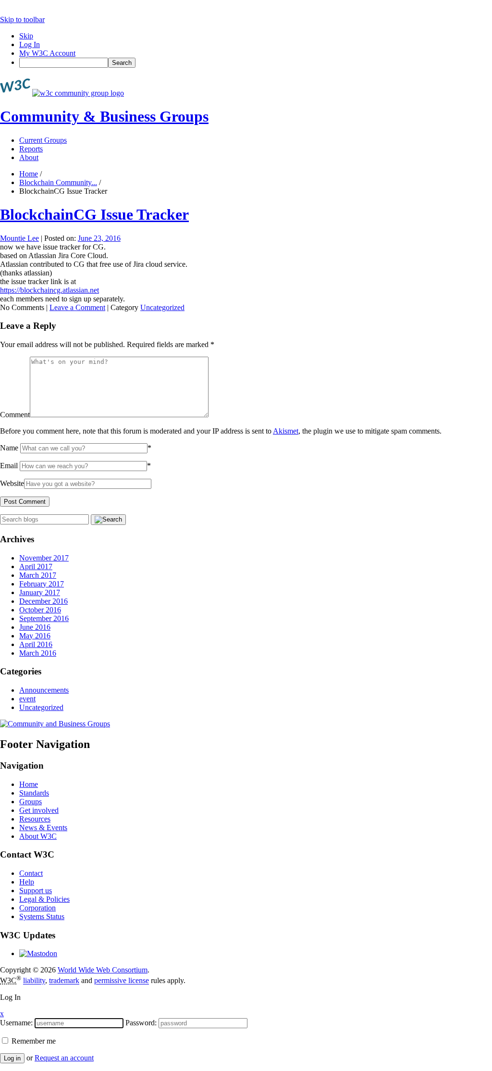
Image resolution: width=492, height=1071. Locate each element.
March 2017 (37, 575)
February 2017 (41, 584)
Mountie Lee (19, 238)
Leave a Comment (77, 307)
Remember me (33, 1041)
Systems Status (41, 916)
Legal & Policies (44, 899)
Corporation (37, 908)
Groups (30, 801)
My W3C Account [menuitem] (47, 53)
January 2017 (39, 592)
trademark (64, 981)
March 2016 (37, 653)
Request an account (64, 1058)
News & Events (43, 827)
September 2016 (44, 618)
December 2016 (43, 601)
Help (26, 882)
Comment (15, 415)
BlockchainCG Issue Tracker (94, 214)
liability (34, 981)
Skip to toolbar (22, 19)
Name (9, 448)
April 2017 (35, 566)
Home (28, 174)
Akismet (285, 431)
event (27, 699)
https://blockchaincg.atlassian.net (49, 290)
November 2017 (44, 558)
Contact (31, 873)
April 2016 (35, 644)
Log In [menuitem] (29, 44)
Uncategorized (162, 307)
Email (9, 465)
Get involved (39, 810)
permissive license (121, 981)
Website (12, 483)
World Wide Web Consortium (103, 970)
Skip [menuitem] (26, 36)
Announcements (44, 690)
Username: (16, 1023)
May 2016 (34, 636)
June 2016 (34, 627)
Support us (35, 890)
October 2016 (40, 610)
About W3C (38, 836)
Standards (34, 793)
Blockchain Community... (58, 182)
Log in (12, 1058)
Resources (34, 819)
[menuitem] (255, 63)
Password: (141, 1023)
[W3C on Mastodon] (38, 953)
